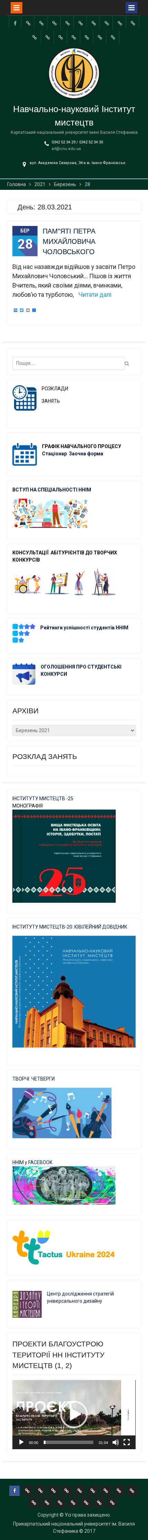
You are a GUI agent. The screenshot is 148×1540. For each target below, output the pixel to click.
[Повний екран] (126, 1442)
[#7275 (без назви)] (54, 23)
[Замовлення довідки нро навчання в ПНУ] (132, 23)
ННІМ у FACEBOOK (32, 1162)
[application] (73, 1414)
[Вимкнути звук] (115, 1442)
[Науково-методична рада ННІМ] (119, 23)
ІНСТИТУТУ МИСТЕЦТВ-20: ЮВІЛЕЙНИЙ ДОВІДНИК (69, 927)
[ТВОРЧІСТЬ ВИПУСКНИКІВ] (80, 23)
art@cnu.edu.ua (66, 149)
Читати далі (95, 294)
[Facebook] (15, 23)
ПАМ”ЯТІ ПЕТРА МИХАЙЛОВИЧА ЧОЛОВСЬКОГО (69, 241)
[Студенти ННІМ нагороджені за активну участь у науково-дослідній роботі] (74, 37)
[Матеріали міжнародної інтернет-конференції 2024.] (113, 37)
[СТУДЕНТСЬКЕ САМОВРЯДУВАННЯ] (41, 23)
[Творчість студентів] (106, 23)
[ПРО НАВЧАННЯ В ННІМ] (47, 37)
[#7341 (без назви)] (67, 23)
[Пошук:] (70, 363)
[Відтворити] (21, 1442)
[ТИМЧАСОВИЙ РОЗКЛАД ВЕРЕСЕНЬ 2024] (100, 37)
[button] (74, 1414)
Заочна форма (86, 453)
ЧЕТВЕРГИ (43, 1079)
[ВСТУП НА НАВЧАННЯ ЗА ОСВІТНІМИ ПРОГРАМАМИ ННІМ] (60, 37)
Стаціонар (55, 453)
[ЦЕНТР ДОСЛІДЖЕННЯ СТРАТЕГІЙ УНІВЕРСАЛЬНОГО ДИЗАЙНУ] (87, 37)
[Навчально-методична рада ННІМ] (93, 23)
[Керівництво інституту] (28, 23)
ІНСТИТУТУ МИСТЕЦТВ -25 (42, 798)
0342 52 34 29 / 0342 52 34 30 (77, 142)
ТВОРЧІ (21, 1079)
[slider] (68, 1442)
